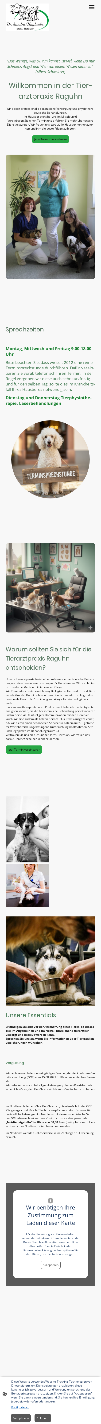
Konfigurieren (20, 1407)
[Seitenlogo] (27, 17)
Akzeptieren (50, 1265)
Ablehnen (43, 1418)
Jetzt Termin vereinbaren (50, 139)
